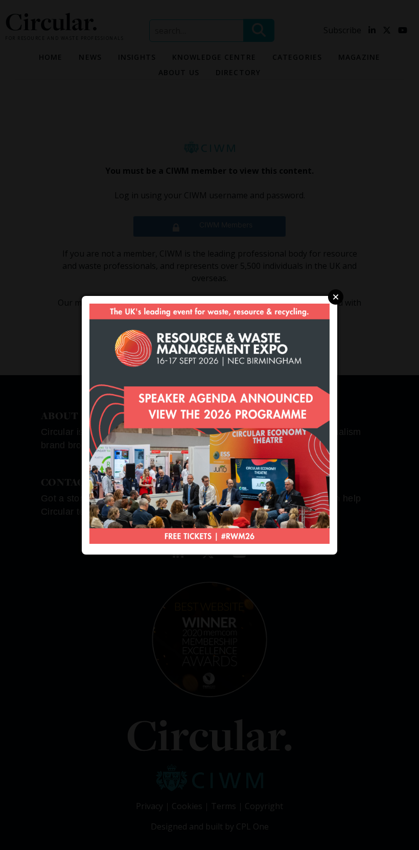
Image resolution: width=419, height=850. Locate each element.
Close (335, 297)
